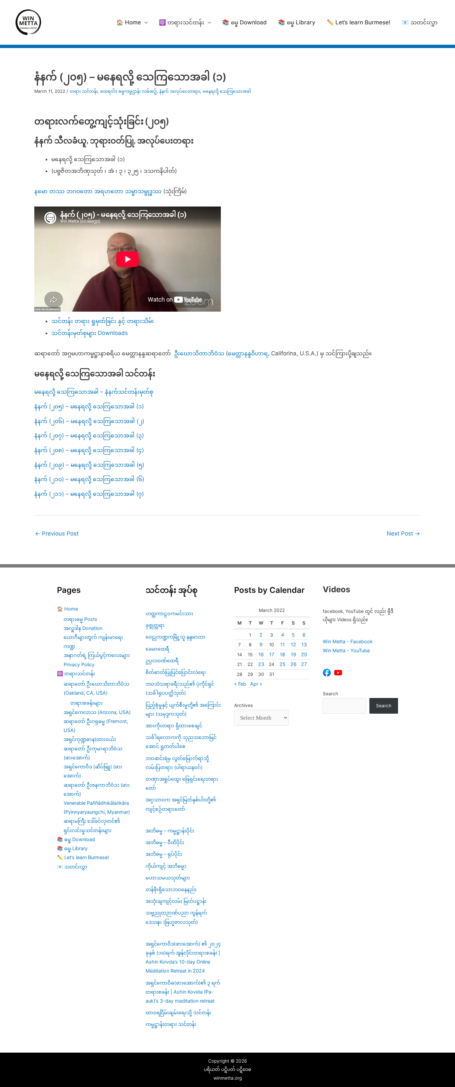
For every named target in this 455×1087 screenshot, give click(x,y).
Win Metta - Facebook (348, 641)
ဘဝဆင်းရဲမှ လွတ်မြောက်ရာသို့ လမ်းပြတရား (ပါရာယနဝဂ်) (177, 762)
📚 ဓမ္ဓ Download (244, 22)
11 (282, 644)
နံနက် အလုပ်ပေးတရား (179, 91)
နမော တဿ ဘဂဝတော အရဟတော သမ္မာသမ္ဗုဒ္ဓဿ (98, 191)
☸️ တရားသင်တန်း (181, 22)
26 (293, 664)
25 (282, 664)
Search (330, 693)
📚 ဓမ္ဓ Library (296, 22)
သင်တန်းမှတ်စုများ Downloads (89, 333)
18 (282, 654)
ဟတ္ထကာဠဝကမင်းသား (169, 613)
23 (261, 664)
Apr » (256, 684)
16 (261, 654)
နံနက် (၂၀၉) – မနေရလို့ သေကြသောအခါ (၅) (89, 464)
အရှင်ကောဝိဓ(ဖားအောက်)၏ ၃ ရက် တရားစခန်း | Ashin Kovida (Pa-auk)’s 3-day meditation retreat (183, 992)
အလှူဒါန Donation (83, 628)
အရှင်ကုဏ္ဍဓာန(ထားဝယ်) (90, 739)
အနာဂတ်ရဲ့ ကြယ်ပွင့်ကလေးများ (97, 655)
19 (293, 654)
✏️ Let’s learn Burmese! (358, 22)
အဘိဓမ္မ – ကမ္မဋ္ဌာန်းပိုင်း (170, 830)
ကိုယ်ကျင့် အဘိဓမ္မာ (166, 866)
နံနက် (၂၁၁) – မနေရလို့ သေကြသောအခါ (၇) (89, 493)
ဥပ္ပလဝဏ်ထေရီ (162, 660)
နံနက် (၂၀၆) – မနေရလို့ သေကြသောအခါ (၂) (89, 421)
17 (271, 654)
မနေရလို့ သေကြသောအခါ (227, 91)
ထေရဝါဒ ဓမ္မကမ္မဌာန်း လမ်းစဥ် (128, 91)
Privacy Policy (79, 664)
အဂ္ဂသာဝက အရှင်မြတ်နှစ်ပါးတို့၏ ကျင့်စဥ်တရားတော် (181, 804)
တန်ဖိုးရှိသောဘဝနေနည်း (171, 889)
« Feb (240, 684)
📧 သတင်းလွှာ (420, 22)
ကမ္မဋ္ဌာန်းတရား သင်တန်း (171, 1024)
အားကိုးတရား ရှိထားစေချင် (174, 725)
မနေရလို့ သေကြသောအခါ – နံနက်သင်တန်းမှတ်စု (93, 391)
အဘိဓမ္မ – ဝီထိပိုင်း (165, 842)
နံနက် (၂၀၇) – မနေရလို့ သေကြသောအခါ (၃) (89, 435)
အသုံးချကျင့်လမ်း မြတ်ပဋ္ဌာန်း (177, 901)
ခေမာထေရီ (157, 649)
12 (293, 644)
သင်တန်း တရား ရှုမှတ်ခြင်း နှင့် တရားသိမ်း (102, 321)
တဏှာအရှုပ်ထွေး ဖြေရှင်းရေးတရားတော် (182, 783)
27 (304, 664)
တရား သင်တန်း (84, 91)
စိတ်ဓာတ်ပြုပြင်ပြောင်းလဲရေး (176, 672)
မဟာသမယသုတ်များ (168, 877)
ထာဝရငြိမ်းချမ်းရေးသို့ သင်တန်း (178, 1012)
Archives (243, 705)
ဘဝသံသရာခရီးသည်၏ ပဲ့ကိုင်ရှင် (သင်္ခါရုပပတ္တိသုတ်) (180, 688)
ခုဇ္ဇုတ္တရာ (155, 625)
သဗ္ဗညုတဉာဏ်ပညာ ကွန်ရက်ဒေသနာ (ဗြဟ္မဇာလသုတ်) (176, 917)
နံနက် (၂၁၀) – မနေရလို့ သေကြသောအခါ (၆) (89, 479)
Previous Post (57, 533)
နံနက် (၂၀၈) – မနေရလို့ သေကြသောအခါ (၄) (89, 450)
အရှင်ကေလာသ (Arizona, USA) (97, 712)
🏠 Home (128, 22)
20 (304, 654)
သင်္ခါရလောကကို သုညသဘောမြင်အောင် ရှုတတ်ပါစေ (181, 741)
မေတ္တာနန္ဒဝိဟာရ (248, 353)
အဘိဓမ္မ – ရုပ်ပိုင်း (164, 854)
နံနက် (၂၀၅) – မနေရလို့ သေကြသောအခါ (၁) (89, 406)
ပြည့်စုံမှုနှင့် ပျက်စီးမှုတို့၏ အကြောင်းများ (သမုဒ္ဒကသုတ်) (183, 709)
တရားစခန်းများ (86, 703)
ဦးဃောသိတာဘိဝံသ (199, 353)
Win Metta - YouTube (346, 650)
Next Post (403, 533)
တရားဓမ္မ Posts (80, 619)
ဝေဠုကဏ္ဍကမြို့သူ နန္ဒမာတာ (176, 637)
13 (304, 644)
